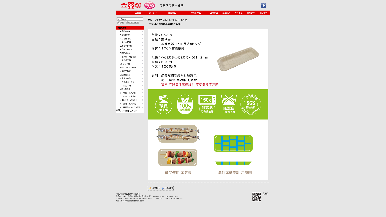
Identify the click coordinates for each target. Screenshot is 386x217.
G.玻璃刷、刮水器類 (128, 57)
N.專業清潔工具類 (127, 82)
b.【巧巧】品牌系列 (128, 97)
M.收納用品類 (125, 78)
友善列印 (168, 188)
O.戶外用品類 (125, 86)
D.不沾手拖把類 (126, 46)
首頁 (150, 20)
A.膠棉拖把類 (125, 35)
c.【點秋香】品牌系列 (129, 100)
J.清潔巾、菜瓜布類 (128, 68)
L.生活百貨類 (125, 75)
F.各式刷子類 (125, 53)
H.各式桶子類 (125, 60)
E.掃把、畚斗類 (126, 50)
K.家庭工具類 (125, 71)
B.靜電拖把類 (125, 39)
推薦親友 (156, 188)
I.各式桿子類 (125, 64)
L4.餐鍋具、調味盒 (178, 20)
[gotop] (265, 194)
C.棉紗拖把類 (125, 42)
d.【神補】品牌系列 (128, 104)
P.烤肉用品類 (125, 89)
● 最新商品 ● (125, 31)
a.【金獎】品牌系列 (128, 93)
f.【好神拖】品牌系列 (128, 111)
